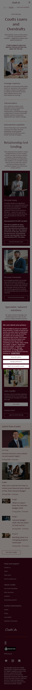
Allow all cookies (16, 357)
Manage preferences (16, 361)
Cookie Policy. (15, 353)
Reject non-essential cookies (16, 366)
